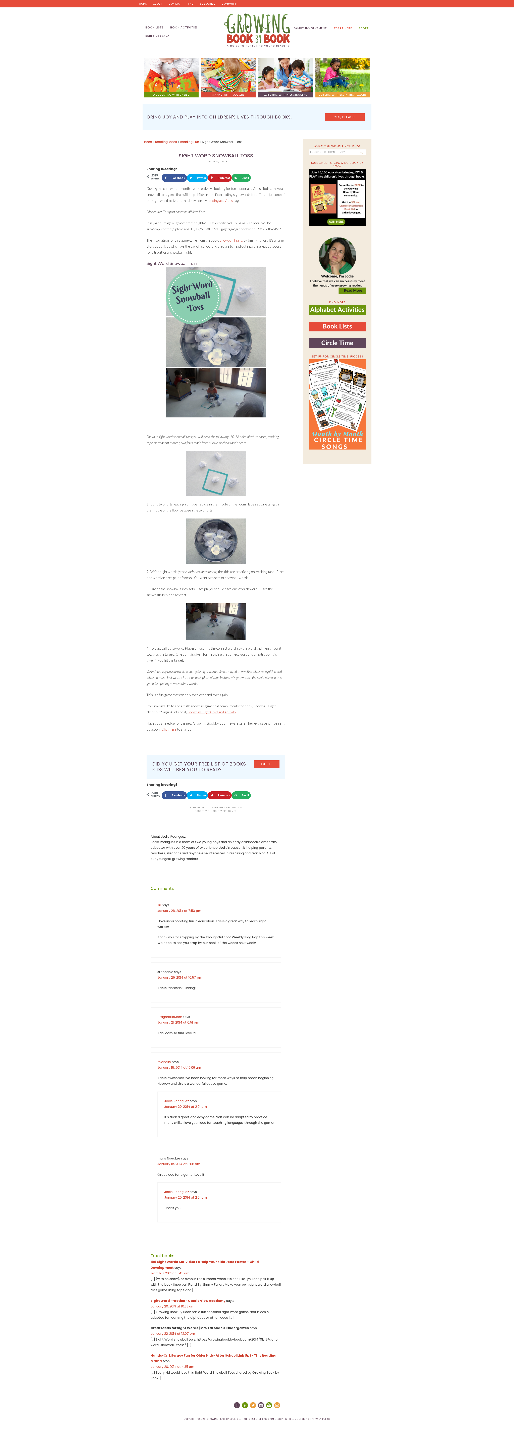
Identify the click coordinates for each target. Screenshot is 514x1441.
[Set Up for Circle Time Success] (337, 404)
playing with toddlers (228, 94)
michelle (164, 1062)
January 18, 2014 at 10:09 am (179, 1067)
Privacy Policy (321, 1419)
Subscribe (207, 3)
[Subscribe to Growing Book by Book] (337, 197)
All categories (215, 807)
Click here (168, 729)
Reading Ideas (166, 142)
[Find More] (337, 313)
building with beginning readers (343, 94)
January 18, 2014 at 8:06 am (178, 1164)
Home (143, 3)
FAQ (191, 3)
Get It (266, 764)
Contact (175, 3)
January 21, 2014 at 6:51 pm (178, 1022)
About (157, 3)
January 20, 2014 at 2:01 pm (185, 1106)
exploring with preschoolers (285, 94)
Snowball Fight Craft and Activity (212, 712)
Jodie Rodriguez (176, 1101)
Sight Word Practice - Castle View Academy (188, 1300)
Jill (159, 905)
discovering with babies (171, 94)
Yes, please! (345, 117)
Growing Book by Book (257, 30)
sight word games (225, 811)
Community (230, 3)
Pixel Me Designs (298, 1419)
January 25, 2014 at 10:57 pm (179, 977)
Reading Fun (189, 142)
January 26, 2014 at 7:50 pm (179, 910)
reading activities (220, 200)
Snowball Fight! (231, 240)
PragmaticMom (169, 1017)
